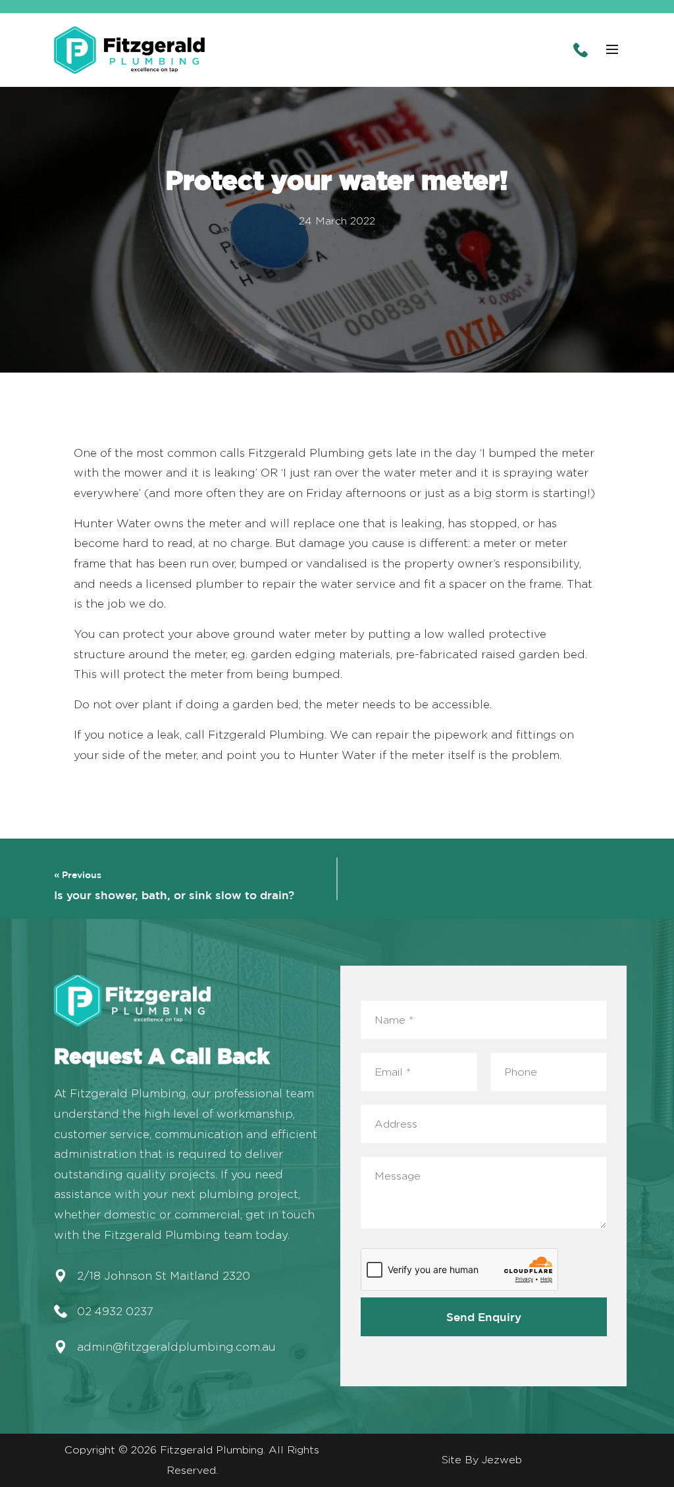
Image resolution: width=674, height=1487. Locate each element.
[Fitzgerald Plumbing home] (129, 50)
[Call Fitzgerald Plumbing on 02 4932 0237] (580, 50)
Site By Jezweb (482, 1459)
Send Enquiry (483, 1317)
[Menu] (612, 50)
